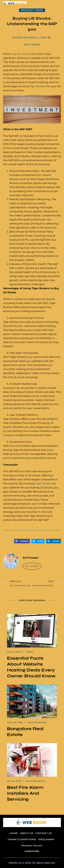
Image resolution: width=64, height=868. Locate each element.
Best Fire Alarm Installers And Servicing (25, 793)
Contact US (43, 833)
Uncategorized (36, 722)
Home (14, 833)
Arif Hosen (32, 44)
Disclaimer (46, 839)
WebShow (15, 862)
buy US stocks (21, 53)
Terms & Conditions (21, 839)
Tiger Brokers (37, 86)
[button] (22, 541)
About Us (26, 833)
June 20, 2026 (15, 722)
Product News (32, 10)
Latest (30, 652)
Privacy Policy (32, 845)
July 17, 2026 (14, 652)
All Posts (32, 566)
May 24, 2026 (14, 781)
